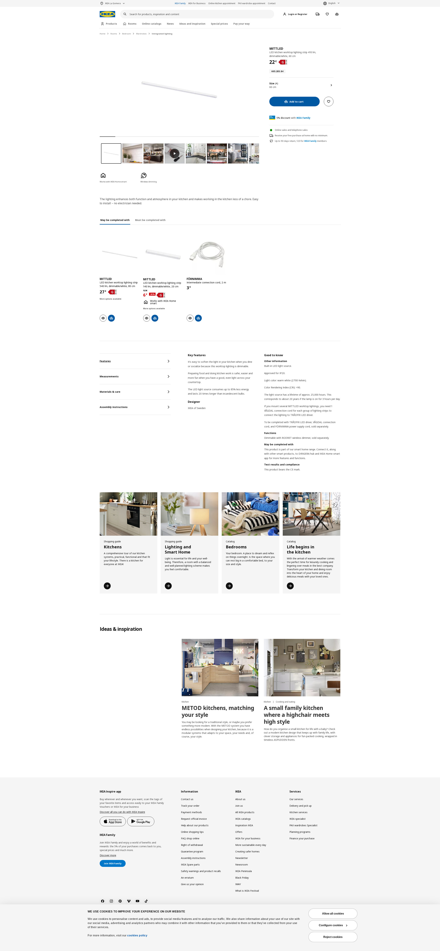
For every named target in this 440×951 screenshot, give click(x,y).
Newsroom (241, 864)
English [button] (332, 3)
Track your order (190, 805)
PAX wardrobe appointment (251, 3)
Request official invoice (194, 818)
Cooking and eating (285, 701)
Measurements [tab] (109, 376)
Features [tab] (105, 361)
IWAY (238, 884)
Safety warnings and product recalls (201, 871)
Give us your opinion (192, 884)
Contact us (187, 799)
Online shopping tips (192, 831)
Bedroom (126, 33)
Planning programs (299, 831)
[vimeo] (129, 901)
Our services (296, 799)
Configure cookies (331, 925)
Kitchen (185, 701)
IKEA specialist (297, 818)
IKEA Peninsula (243, 871)
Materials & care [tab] (110, 391)
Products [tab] (111, 23)
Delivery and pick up (300, 805)
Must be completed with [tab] (150, 220)
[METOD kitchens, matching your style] (220, 667)
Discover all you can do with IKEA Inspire (122, 812)
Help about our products (194, 825)
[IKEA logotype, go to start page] (107, 14)
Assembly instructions (193, 858)
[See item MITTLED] (120, 254)
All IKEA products (244, 812)
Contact (272, 3)
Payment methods (191, 812)
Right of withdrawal (192, 845)
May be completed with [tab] (115, 220)
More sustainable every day (250, 845)
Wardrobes (141, 33)
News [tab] (170, 23)
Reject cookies (333, 937)
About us (240, 799)
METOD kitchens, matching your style (218, 711)
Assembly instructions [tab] (114, 407)
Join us (239, 805)
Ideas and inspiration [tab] (192, 23)
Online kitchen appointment (221, 3)
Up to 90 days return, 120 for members (301, 141)
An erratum (187, 877)
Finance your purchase (302, 838)
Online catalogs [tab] (151, 23)
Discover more (108, 855)
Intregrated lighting (162, 33)
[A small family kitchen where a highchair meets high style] (302, 667)
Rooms (114, 33)
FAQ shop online (190, 838)
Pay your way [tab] (241, 23)
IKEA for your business (247, 838)
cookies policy (137, 935)
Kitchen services (298, 812)
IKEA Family (180, 3)
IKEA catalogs (243, 818)
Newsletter (241, 858)
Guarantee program (192, 851)
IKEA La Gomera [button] (113, 3)
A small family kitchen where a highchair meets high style (296, 714)
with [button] (293, 117)
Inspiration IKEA (244, 825)
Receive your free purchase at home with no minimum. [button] (301, 135)
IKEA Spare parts (190, 864)
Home (102, 33)
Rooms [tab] (132, 23)
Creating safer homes (247, 851)
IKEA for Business (197, 3)
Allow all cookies (333, 913)
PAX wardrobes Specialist (303, 825)
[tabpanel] (264, 416)
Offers (238, 831)
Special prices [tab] (219, 23)
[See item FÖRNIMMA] (207, 254)
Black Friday (242, 877)
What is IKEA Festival (247, 890)
